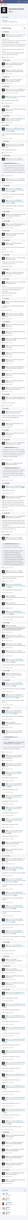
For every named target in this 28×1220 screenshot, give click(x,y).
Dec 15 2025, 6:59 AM (8, 667)
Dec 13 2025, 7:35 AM (8, 691)
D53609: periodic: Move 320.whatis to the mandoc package (14, 1157)
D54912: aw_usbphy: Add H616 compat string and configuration (14, 367)
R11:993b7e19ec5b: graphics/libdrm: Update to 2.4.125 (14, 831)
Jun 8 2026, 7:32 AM (7, 138)
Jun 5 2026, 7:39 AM (7, 152)
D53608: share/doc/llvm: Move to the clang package (14, 1150)
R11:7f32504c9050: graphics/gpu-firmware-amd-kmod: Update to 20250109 (13, 880)
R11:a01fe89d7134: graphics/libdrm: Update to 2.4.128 (13, 796)
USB (14, 93)
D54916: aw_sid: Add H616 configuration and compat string (15, 388)
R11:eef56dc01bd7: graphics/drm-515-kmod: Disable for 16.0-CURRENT (13, 932)
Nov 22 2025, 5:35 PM (8, 1000)
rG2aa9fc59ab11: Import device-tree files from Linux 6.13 (15, 1110)
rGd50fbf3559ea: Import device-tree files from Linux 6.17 (15, 1016)
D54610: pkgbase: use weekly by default (13, 412)
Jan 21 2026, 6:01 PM (7, 405)
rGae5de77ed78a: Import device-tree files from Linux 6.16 (15, 1028)
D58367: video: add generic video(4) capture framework (15, 90)
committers (9, 1202)
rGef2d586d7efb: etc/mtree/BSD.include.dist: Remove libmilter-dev (12, 712)
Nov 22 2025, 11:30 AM (8, 1012)
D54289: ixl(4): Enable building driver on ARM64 (15, 443)
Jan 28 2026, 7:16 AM (7, 328)
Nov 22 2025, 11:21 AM (8, 1094)
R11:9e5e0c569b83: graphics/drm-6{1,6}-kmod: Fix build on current (12, 920)
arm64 (7, 1198)
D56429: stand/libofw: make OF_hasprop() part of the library (15, 215)
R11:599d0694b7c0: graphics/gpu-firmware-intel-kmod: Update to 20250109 (13, 894)
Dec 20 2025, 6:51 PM (8, 493)
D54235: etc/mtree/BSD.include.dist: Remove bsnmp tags (13, 604)
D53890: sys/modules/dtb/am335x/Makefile (13, 969)
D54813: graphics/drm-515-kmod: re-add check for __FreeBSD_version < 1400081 (14, 399)
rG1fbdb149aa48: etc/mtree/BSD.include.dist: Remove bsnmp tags (13, 613)
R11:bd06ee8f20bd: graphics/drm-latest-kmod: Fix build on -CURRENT (13, 684)
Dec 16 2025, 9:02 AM (8, 608)
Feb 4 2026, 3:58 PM (7, 318)
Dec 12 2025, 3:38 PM (8, 752)
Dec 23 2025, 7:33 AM (8, 480)
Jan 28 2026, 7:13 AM (7, 391)
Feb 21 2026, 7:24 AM (7, 237)
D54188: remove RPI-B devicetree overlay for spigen (14, 843)
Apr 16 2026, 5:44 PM (7, 218)
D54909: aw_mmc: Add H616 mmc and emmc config (15, 339)
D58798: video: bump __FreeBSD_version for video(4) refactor (14, 70)
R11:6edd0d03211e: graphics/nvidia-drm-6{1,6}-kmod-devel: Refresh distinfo (13, 696)
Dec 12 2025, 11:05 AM (8, 846)
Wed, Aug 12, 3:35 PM (8, 73)
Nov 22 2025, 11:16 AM (8, 1117)
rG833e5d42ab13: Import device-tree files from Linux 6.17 (15, 1004)
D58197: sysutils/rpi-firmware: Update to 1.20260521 (13, 80)
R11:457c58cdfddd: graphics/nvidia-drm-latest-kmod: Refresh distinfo (13, 661)
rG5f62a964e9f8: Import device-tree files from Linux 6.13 (15, 1098)
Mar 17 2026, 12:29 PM (8, 227)
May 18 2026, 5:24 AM (8, 175)
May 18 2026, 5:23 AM (8, 182)
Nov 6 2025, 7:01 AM (7, 1146)
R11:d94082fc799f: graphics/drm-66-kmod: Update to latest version (13, 202)
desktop (8, 1207)
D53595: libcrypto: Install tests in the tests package (14, 1173)
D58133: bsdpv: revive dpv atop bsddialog (15, 97)
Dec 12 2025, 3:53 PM (8, 719)
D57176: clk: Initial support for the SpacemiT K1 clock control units (13, 146)
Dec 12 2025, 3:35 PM (8, 760)
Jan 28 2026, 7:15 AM (7, 349)
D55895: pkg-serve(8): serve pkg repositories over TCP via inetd (15, 224)
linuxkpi (8, 1212)
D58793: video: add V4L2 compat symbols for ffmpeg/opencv (14, 63)
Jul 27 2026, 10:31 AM (7, 93)
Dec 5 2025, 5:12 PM (7, 963)
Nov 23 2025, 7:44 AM (8, 979)
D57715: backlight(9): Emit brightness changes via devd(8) (15, 119)
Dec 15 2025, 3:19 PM (8, 647)
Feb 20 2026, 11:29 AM (8, 252)
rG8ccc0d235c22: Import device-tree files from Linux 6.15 (15, 1040)
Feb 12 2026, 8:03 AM (7, 266)
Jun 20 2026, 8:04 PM (7, 122)
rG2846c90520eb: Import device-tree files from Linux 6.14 (15, 1075)
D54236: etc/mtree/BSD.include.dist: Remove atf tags (15, 596)
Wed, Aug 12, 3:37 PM (8, 66)
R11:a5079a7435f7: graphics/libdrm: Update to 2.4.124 (13, 819)
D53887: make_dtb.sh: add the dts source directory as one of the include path (13, 860)
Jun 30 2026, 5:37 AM (7, 112)
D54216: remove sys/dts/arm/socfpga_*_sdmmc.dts (13, 674)
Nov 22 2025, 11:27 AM (8, 1071)
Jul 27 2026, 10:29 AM (7, 103)
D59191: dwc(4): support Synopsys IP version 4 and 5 (15, 35)
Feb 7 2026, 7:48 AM (7, 295)
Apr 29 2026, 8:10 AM (8, 197)
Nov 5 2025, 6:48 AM (7, 1183)
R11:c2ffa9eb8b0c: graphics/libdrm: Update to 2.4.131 (13, 772)
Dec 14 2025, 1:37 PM (8, 677)
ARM (7, 1193)
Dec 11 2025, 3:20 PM (8, 915)
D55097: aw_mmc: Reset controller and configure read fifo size (14, 273)
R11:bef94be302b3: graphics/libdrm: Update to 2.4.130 (14, 784)
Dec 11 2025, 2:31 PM (8, 927)
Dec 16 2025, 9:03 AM (8, 592)
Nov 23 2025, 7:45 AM (8, 972)
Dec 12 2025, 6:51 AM (8, 853)
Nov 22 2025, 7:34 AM (8, 1129)
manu (6, 34)
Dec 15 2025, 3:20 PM (8, 632)
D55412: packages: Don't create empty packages (14, 234)
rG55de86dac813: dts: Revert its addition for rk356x (14, 993)
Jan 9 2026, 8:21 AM (7, 420)
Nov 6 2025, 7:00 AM (7, 1160)
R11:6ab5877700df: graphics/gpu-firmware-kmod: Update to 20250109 (13, 869)
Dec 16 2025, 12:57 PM (8, 581)
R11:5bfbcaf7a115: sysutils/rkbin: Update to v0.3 (13, 945)
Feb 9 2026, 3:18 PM (7, 276)
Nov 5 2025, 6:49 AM (7, 1176)
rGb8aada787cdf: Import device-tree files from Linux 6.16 (15, 1051)
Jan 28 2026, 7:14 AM (7, 377)
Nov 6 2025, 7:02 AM (7, 1139)
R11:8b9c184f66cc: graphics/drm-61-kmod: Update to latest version (13, 190)
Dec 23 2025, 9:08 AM (8, 459)
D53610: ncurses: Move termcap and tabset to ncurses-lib (14, 1164)
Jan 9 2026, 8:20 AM (7, 427)
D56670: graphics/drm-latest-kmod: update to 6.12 (15, 159)
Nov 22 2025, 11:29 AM (8, 1047)
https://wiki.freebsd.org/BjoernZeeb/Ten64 (12, 547)
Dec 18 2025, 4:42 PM (8, 531)
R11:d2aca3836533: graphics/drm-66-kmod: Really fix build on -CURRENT (13, 907)
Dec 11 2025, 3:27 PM (8, 875)
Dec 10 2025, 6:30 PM (8, 953)
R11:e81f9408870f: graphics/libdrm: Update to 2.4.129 (13, 807)
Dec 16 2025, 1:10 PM (8, 567)
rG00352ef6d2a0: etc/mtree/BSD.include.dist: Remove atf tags (15, 585)
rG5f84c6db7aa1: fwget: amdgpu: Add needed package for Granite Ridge (13, 130)
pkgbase (6, 638)
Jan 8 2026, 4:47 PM (7, 436)
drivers (17, 93)
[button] (26, 1)
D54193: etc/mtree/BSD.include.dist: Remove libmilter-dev (12, 724)
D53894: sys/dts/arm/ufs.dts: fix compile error (13, 960)
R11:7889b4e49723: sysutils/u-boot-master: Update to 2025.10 (15, 1121)
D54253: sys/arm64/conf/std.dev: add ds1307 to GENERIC (12, 539)
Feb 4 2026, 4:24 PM (7, 310)
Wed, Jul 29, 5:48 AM (7, 83)
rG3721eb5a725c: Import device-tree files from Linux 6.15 (15, 1063)
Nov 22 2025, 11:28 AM (8, 1059)
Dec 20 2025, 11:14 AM (8, 510)
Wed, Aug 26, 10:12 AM (8, 57)
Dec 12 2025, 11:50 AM (8, 780)
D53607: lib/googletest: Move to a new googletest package (14, 1143)
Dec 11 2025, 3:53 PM (8, 864)
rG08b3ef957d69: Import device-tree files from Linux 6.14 (15, 1086)
